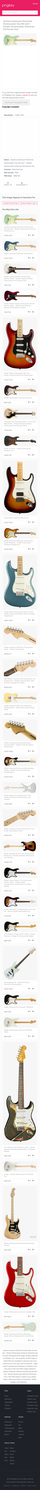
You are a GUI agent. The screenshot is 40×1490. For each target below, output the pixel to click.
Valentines (8, 1431)
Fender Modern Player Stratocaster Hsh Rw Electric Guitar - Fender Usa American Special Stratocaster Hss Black (19, 305)
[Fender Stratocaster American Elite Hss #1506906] (20, 390)
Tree (6, 1460)
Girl (19, 1425)
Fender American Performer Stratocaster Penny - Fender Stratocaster (18, 648)
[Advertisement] (20, 67)
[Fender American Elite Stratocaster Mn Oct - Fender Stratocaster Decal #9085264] (20, 818)
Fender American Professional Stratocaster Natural (19, 1244)
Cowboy (21, 1434)
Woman (21, 1431)
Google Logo (31, 1411)
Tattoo (12, 1464)
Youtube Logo (32, 1402)
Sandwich (7, 1399)
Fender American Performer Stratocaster (18, 253)
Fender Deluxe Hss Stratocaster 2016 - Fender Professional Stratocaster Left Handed (18, 797)
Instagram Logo (32, 1396)
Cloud (6, 1448)
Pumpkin (7, 1408)
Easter (6, 1434)
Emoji (12, 1448)
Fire (5, 1451)
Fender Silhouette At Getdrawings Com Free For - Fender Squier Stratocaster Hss (19, 910)
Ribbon (12, 1460)
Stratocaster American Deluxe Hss (16, 518)
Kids (20, 1437)
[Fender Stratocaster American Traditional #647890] (20, 999)
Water (12, 1457)
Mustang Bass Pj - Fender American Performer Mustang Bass (16, 983)
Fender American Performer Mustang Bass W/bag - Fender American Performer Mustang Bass (19, 770)
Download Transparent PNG (16, 102)
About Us (7, 1485)
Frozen (20, 1422)
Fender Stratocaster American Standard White (18, 1031)
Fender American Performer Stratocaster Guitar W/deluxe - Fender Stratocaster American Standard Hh (18, 542)
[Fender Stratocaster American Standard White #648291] (20, 1022)
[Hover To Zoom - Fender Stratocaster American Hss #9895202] (20, 441)
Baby (20, 1428)
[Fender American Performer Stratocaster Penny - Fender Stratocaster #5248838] (20, 635)
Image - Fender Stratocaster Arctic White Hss (18, 1175)
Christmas (8, 1422)
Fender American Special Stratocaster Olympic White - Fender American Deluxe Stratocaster (18, 745)
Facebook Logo (32, 1405)
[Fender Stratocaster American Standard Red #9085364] (20, 1282)
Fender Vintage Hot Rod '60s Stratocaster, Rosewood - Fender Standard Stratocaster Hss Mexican (19, 855)
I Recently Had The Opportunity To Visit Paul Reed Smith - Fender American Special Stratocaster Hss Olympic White (20, 423)
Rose (11, 1454)
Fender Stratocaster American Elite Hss (18, 398)
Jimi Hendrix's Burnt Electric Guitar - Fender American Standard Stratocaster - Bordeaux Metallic (19, 1149)
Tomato (7, 1405)
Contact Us (15, 1485)
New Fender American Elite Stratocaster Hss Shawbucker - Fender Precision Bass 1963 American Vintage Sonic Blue (20, 681)
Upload (35, 4)
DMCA (23, 1485)
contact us (26, 95)
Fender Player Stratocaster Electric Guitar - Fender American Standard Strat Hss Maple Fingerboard (19, 614)
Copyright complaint (10, 107)
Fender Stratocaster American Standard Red (19, 1312)
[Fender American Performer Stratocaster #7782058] (20, 246)
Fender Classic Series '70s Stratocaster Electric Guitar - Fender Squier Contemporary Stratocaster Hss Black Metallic (18, 883)
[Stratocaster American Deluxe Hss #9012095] (20, 488)
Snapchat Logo (32, 1408)
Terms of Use (31, 1485)
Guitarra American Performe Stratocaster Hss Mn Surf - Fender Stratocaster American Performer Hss (20, 229)
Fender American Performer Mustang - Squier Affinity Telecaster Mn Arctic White (18, 1335)
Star (5, 1457)
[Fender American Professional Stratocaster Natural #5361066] (20, 1213)
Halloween (8, 1425)
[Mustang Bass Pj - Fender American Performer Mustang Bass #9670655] (20, 963)
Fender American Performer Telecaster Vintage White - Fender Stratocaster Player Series (19, 707)
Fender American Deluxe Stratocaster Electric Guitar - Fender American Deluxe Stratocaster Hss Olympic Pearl (18, 278)
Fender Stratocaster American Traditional (18, 1007)
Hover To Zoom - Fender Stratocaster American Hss (17, 449)
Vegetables (8, 1402)
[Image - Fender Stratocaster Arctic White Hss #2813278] (20, 1166)
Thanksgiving (9, 1428)
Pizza (6, 1396)
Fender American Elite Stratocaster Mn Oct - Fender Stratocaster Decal (19, 830)
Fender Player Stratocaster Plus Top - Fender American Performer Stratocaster (18, 374)
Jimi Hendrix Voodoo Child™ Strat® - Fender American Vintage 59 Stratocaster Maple (19, 935)
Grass (6, 1454)
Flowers (12, 1451)
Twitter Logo (31, 1399)
